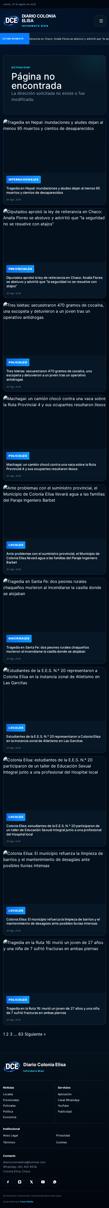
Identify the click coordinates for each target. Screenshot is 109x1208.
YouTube (63, 1105)
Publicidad (65, 1111)
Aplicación (64, 1094)
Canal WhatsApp (69, 1100)
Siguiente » (35, 1034)
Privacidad (63, 1135)
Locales (8, 1094)
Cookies (61, 1142)
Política (8, 1111)
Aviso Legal (10, 1135)
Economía (9, 1117)
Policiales (9, 1105)
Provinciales (11, 1100)
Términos (9, 1142)
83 (20, 1034)
